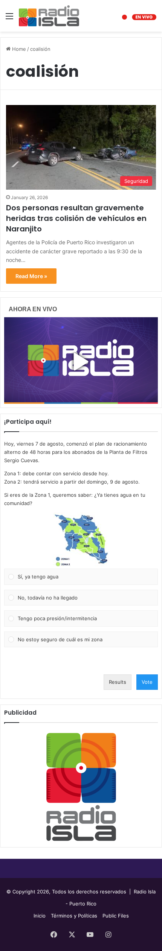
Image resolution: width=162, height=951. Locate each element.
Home (18, 49)
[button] (81, 540)
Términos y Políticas (74, 916)
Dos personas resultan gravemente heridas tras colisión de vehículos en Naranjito (76, 218)
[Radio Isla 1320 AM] (49, 15)
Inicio (40, 916)
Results (117, 682)
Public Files (115, 916)
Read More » (31, 276)
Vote (147, 682)
